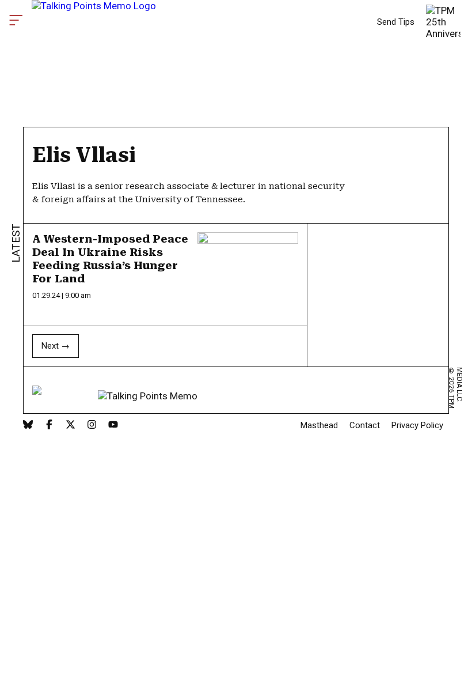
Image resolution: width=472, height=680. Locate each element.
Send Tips (395, 22)
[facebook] (49, 426)
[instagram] (92, 426)
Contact (364, 425)
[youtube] (113, 426)
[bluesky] (28, 426)
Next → (55, 346)
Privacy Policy (417, 425)
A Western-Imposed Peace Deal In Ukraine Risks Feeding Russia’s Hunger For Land (110, 258)
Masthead (319, 425)
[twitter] (70, 426)
